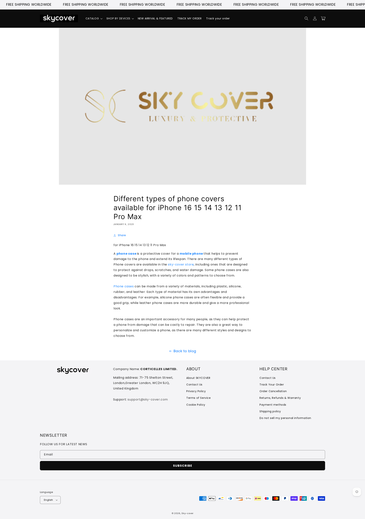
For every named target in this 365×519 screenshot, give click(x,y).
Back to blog (185, 351)
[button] (93, 18)
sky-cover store (181, 264)
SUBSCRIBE (182, 465)
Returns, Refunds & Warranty (280, 398)
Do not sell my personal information (285, 418)
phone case (126, 253)
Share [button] (122, 235)
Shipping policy (270, 411)
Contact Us (194, 384)
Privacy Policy (196, 391)
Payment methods (272, 405)
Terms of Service (198, 398)
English (48, 500)
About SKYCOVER (198, 378)
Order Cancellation (273, 391)
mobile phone (191, 253)
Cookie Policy (195, 405)
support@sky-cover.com (148, 399)
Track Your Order (271, 384)
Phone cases (123, 286)
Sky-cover (187, 513)
